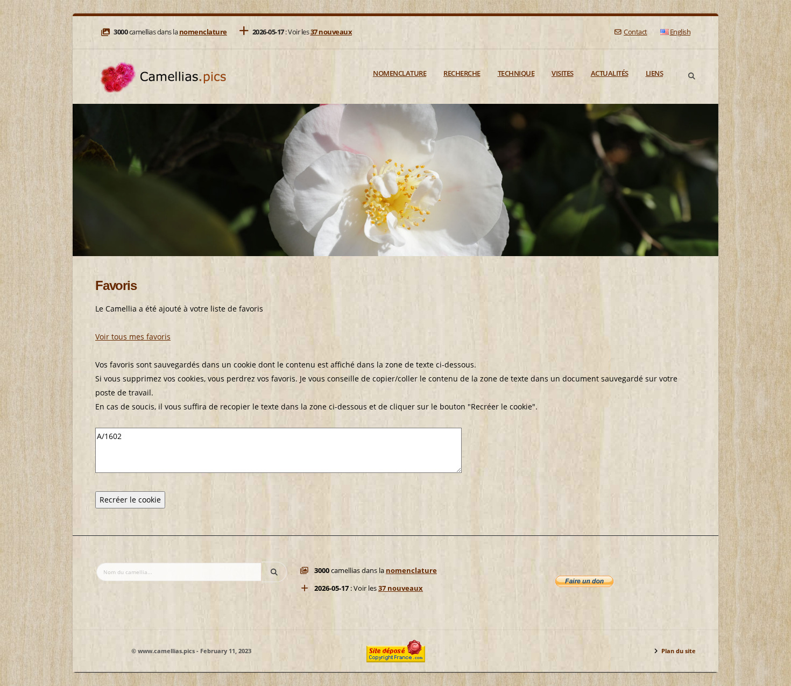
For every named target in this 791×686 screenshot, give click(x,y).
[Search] (691, 76)
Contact (635, 32)
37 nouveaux (331, 32)
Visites (563, 73)
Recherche (462, 73)
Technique (516, 73)
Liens (654, 73)
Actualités (609, 73)
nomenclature (203, 32)
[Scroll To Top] (772, 674)
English (680, 32)
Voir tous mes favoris (133, 336)
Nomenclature (399, 73)
